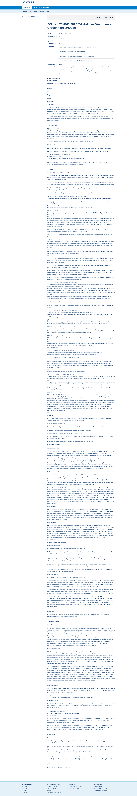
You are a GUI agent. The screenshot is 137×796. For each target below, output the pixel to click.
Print (97, 17)
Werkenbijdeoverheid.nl (100, 790)
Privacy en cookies (52, 786)
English (25, 788)
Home (35, 7)
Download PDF (107, 17)
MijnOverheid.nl (98, 784)
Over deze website (28, 784)
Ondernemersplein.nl (99, 788)
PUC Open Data (74, 788)
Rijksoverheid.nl (98, 786)
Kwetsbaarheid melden (53, 792)
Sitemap (49, 790)
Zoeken (34, 11)
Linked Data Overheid (76, 786)
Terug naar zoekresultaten (31, 16)
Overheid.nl (27, 8)
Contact (26, 786)
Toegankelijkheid (51, 788)
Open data (73, 784)
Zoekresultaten (40, 11)
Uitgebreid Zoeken (44, 7)
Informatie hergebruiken (53, 784)
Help (25, 790)
